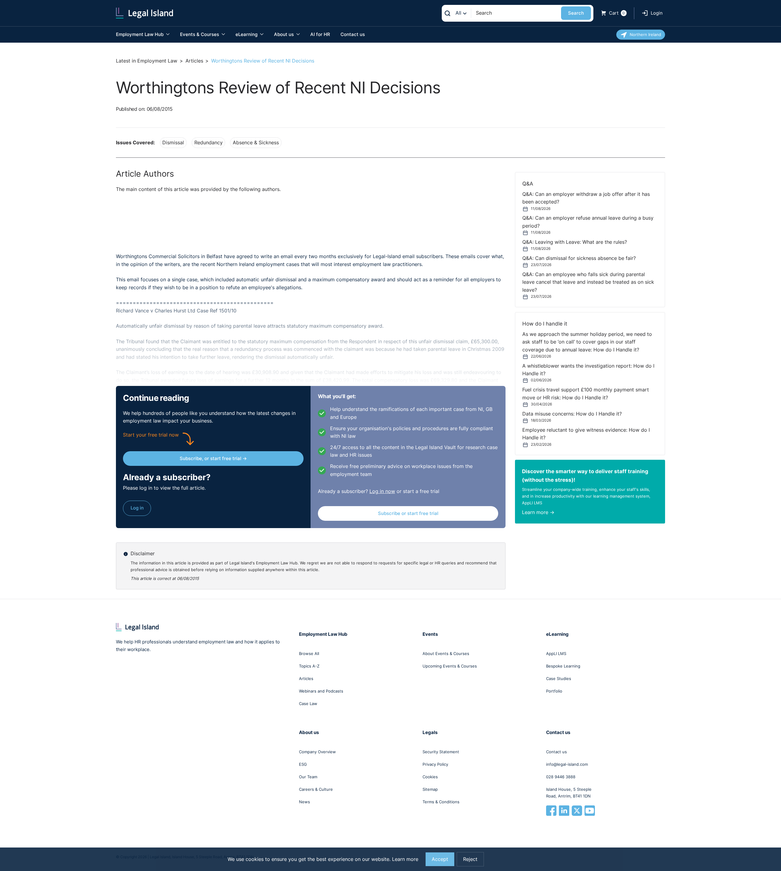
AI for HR (320, 34)
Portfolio (554, 691)
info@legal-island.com (567, 764)
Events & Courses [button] (200, 34)
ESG (303, 764)
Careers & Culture (316, 789)
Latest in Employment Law (146, 61)
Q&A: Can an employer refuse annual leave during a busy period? (587, 222)
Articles (194, 61)
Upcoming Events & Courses (450, 666)
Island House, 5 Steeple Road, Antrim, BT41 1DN (569, 792)
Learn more (405, 859)
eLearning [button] (247, 34)
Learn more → (538, 512)
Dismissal (173, 143)
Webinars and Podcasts (321, 691)
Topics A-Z (309, 666)
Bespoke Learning (563, 666)
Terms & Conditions (441, 801)
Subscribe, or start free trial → (213, 458)
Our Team (308, 776)
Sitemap (430, 789)
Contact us (352, 34)
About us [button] (284, 34)
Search (576, 13)
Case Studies (558, 678)
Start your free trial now (151, 435)
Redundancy (208, 143)
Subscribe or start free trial (408, 513)
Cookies (430, 776)
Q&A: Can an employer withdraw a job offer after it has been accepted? (586, 198)
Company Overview (317, 751)
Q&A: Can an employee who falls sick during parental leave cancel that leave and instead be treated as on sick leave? (588, 282)
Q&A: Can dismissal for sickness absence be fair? (579, 258)
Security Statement (441, 751)
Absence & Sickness (256, 143)
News (304, 801)
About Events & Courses (446, 653)
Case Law (308, 703)
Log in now (382, 491)
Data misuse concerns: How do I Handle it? (572, 414)
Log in (137, 508)
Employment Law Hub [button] (140, 34)
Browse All (309, 653)
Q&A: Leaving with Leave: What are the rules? (574, 242)
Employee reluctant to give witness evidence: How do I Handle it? (586, 434)
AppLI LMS (556, 653)
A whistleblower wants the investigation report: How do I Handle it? (588, 369)
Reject (470, 859)
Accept (440, 859)
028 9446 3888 (560, 776)
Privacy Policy (435, 764)
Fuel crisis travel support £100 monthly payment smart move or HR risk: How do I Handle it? (585, 393)
